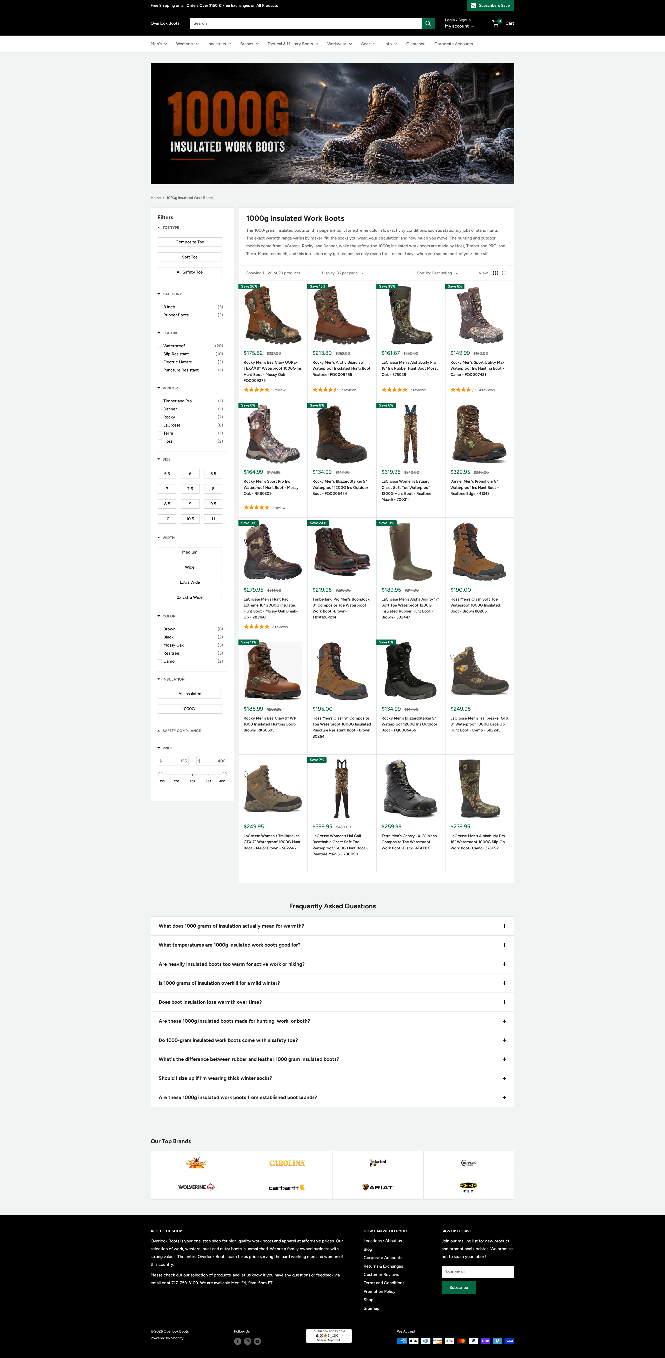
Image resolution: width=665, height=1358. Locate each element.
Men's (156, 43)
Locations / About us (383, 1240)
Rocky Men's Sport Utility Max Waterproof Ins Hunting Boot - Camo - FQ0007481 (477, 368)
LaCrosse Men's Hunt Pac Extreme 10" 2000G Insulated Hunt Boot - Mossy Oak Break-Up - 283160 (271, 608)
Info (388, 43)
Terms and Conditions (384, 1282)
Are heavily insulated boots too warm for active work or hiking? (232, 964)
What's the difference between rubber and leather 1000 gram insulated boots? (249, 1059)
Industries (217, 43)
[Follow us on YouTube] (257, 1341)
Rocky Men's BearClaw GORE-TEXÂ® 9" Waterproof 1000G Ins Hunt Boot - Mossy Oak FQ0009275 (273, 371)
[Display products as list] (504, 273)
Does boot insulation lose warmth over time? (210, 1002)
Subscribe (458, 1287)
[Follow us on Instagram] (247, 1341)
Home (156, 198)
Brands (246, 43)
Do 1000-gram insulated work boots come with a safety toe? (228, 1040)
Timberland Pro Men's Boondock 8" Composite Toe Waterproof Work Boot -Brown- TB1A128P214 (341, 608)
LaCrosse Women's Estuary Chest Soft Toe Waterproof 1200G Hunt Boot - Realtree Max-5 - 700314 (406, 490)
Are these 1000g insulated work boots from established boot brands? (238, 1097)
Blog (368, 1249)
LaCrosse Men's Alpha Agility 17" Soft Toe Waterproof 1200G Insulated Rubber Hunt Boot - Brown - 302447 (410, 608)
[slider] (160, 774)
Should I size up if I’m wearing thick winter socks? (215, 1078)
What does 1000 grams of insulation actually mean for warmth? (231, 926)
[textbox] (175, 760)
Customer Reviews (381, 1274)
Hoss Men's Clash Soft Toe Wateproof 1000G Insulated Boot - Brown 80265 (475, 605)
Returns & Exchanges (383, 1266)
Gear (365, 43)
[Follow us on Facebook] (237, 1341)
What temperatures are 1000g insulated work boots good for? (230, 945)
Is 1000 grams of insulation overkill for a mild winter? (219, 983)
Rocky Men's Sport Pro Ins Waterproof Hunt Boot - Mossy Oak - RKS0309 (271, 487)
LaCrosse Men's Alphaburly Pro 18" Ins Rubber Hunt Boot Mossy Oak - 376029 (410, 368)
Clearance (415, 43)
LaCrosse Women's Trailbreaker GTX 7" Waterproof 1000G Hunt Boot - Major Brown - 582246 (272, 842)
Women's (184, 43)
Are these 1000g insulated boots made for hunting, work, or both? (234, 1021)
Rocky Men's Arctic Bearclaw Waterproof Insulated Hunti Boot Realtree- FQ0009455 (341, 368)
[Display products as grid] (495, 273)
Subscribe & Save (494, 5)
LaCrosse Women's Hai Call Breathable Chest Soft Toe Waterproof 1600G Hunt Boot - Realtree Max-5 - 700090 (340, 845)
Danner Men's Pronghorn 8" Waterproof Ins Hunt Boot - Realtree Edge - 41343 (474, 487)
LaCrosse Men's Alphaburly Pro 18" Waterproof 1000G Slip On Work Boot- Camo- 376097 (477, 842)
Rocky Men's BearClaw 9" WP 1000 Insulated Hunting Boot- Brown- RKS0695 (270, 724)
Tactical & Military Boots (290, 43)
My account (457, 26)
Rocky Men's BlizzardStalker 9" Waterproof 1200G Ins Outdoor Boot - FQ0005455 (409, 724)
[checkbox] (190, 242)
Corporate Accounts (453, 43)
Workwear (336, 43)
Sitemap (372, 1308)
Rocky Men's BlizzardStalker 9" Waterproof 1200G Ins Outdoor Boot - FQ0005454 (340, 487)
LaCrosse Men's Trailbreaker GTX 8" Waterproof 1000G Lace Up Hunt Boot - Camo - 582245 (479, 724)
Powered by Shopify (167, 1338)
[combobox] (306, 23)
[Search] (428, 23)
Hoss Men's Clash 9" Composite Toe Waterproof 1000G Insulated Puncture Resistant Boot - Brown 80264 (341, 727)
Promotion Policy (380, 1291)
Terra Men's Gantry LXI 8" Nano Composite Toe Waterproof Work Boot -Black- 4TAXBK (409, 842)
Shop (369, 1299)
